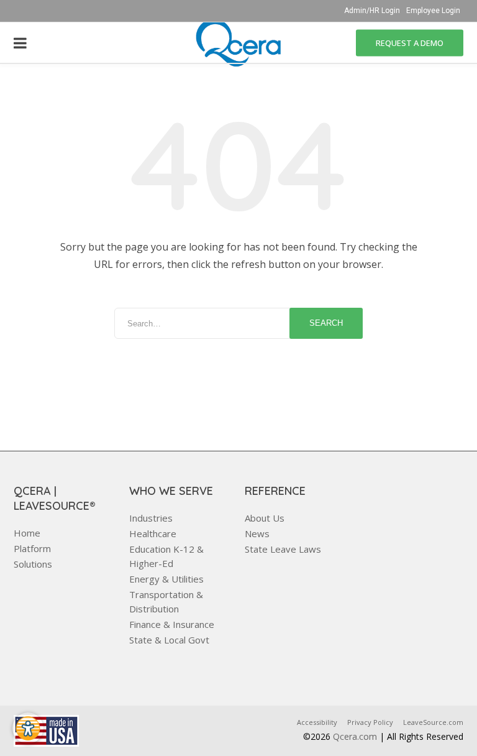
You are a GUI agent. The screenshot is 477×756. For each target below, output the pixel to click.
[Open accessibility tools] (27, 728)
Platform (32, 548)
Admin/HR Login (372, 10)
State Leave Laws (283, 549)
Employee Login (433, 10)
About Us (264, 518)
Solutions (33, 564)
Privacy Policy (370, 722)
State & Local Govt (169, 640)
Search (326, 323)
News (257, 533)
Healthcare (152, 533)
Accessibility (317, 722)
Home (27, 533)
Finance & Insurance (171, 624)
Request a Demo (409, 42)
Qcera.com (355, 736)
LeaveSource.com (433, 722)
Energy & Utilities (166, 579)
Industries (151, 518)
